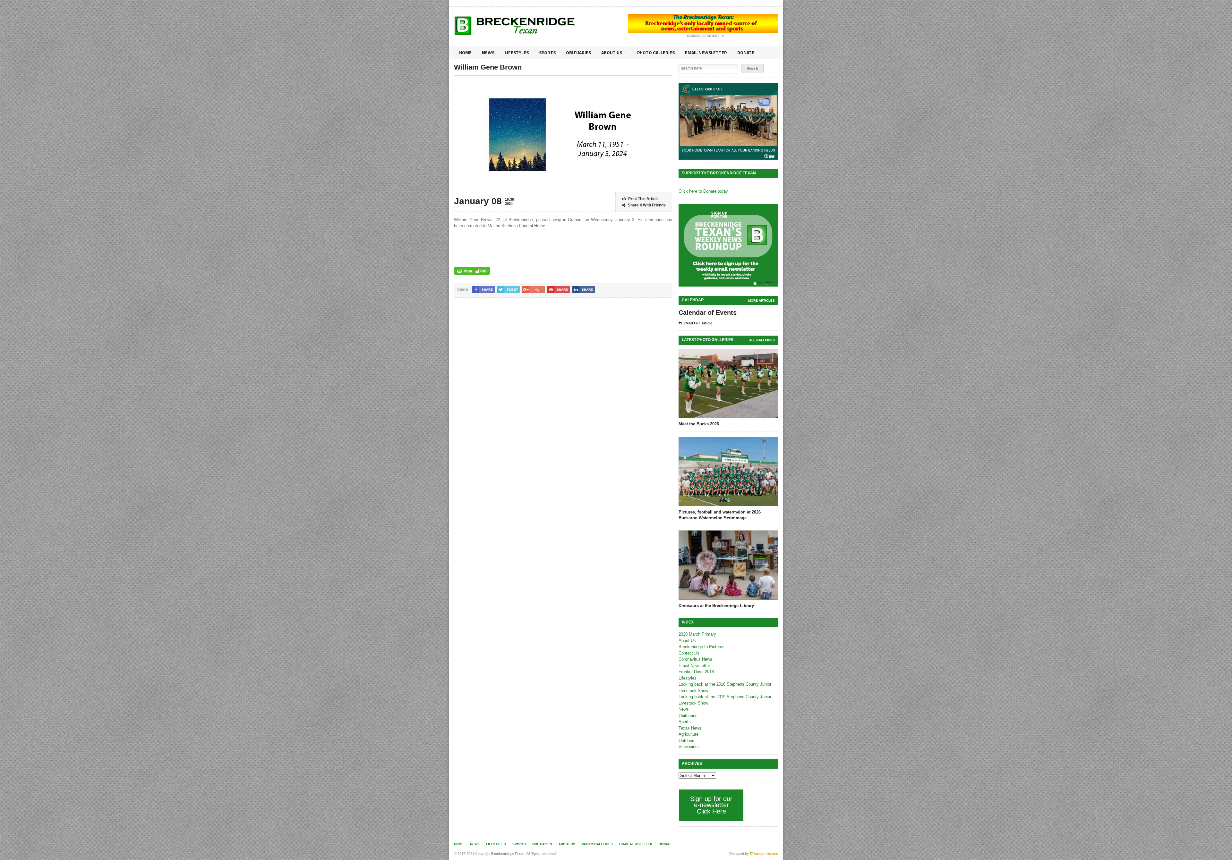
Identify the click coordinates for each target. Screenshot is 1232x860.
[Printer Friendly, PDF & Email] (472, 271)
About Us (611, 52)
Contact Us (689, 653)
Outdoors (687, 740)
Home (465, 52)
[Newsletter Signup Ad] (728, 245)
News (488, 52)
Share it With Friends (647, 205)
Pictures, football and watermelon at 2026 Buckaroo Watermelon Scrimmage (720, 515)
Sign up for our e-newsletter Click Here (711, 805)
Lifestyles (517, 52)
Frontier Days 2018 (696, 671)
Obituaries (578, 52)
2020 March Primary (697, 634)
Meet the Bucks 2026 (699, 424)
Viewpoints (689, 746)
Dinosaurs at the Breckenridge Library (716, 605)
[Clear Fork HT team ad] (728, 121)
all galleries (762, 340)
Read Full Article (698, 323)
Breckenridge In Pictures (701, 646)
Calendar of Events (708, 312)
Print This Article (643, 198)
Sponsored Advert (703, 36)
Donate (745, 52)
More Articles (761, 300)
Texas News (690, 728)
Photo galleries (656, 52)
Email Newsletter (706, 52)
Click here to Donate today (703, 191)
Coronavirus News (695, 659)
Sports (547, 52)
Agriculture (688, 734)
